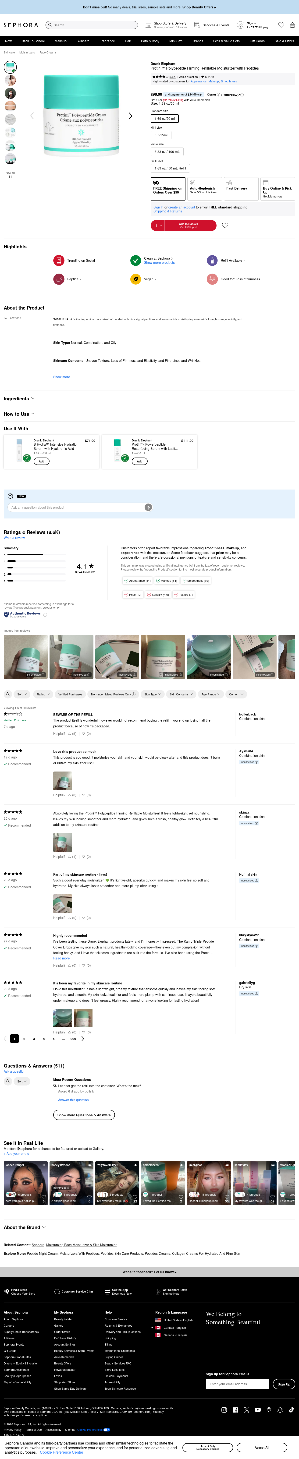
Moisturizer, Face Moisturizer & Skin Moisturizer (81, 1244)
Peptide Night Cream (42, 1253)
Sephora (38, 1244)
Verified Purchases (70, 694)
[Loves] (281, 25)
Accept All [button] (262, 1447)
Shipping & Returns (167, 211)
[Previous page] (5, 1038)
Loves (58, 1376)
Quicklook (19, 462)
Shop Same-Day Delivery (70, 1388)
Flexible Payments (116, 1376)
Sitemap (70, 1429)
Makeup (61, 41)
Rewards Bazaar (64, 1369)
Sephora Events (14, 1344)
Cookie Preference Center (61, 1452)
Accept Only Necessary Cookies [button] (207, 1447)
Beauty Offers (62, 1363)
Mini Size (176, 41)
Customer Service (116, 1319)
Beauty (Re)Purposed (17, 1376)
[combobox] (92, 25)
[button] (38, 1452)
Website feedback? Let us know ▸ (149, 1271)
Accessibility (112, 1382)
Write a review (14, 537)
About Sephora (13, 1319)
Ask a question (188, 77)
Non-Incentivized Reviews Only (111, 694)
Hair (128, 41)
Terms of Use (33, 1429)
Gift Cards (257, 41)
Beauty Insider (63, 1319)
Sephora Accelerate (16, 1369)
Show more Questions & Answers (84, 1115)
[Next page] (82, 1038)
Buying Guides (114, 1357)
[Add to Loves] (225, 225)
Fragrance (107, 41)
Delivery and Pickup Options (123, 1332)
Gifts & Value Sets (226, 41)
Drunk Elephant (163, 64)
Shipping (110, 1338)
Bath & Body (150, 41)
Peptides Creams (157, 1253)
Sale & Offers (284, 41)
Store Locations (115, 1369)
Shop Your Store (64, 1382)
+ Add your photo (16, 1154)
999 (73, 1038)
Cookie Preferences (90, 1429)
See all (10, 175)
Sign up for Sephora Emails (227, 1374)
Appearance (198, 81)
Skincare (83, 41)
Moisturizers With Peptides (79, 1253)
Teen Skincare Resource (120, 1388)
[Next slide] (130, 116)
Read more (61, 958)
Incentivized (34, 674)
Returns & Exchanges (118, 1325)
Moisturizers (27, 52)
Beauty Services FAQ (118, 1363)
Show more (61, 376)
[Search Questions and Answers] (8, 1081)
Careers (9, 1325)
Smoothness (229, 81)
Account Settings (64, 1344)
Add (41, 461)
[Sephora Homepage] (21, 25)
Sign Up (284, 1384)
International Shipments (120, 1351)
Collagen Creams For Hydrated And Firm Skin (206, 1253)
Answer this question (73, 1099)
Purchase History (65, 1338)
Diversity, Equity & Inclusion (21, 1363)
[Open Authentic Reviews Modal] (45, 614)
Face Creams (48, 52)
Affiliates (9, 1338)
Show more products (159, 262)
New (8, 41)
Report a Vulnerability (17, 1382)
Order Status (62, 1332)
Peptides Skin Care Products (122, 1253)
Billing (109, 1344)
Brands (198, 41)
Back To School (33, 41)
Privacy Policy (12, 1429)
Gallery (58, 1325)
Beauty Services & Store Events (74, 1351)
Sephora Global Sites (17, 1357)
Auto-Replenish (64, 1357)
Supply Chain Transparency (21, 1332)
